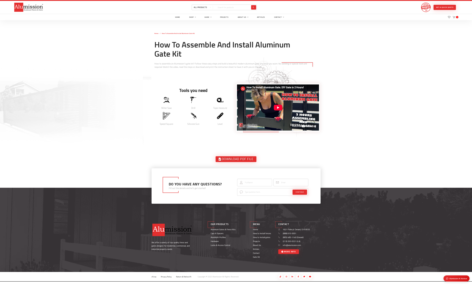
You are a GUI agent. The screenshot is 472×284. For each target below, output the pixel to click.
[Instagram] (286, 276)
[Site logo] (29, 7)
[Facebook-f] (298, 276)
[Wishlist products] (449, 17)
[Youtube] (310, 276)
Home (156, 33)
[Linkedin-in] (292, 276)
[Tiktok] (280, 276)
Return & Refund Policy (185, 276)
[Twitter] (304, 276)
